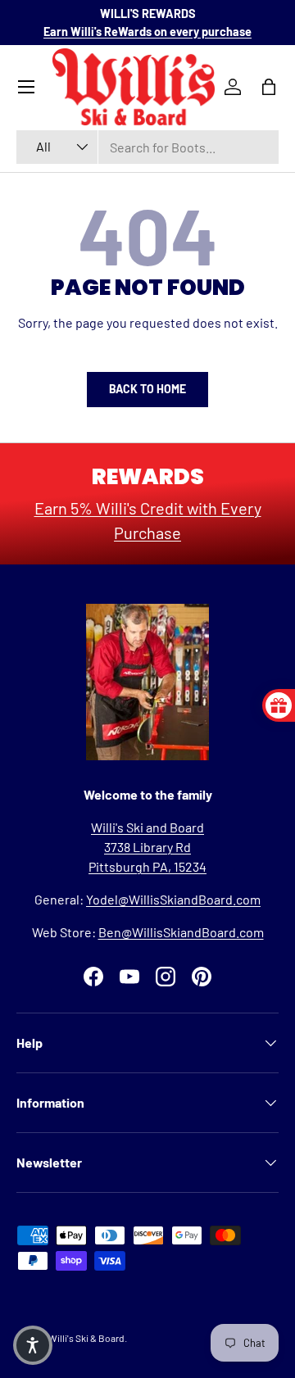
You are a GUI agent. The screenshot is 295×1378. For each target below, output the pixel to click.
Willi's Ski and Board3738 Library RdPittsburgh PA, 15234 (147, 846)
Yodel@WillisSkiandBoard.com (173, 899)
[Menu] (26, 87)
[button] (32, 1345)
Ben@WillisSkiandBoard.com (181, 932)
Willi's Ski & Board (86, 1338)
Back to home (147, 389)
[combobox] (147, 147)
